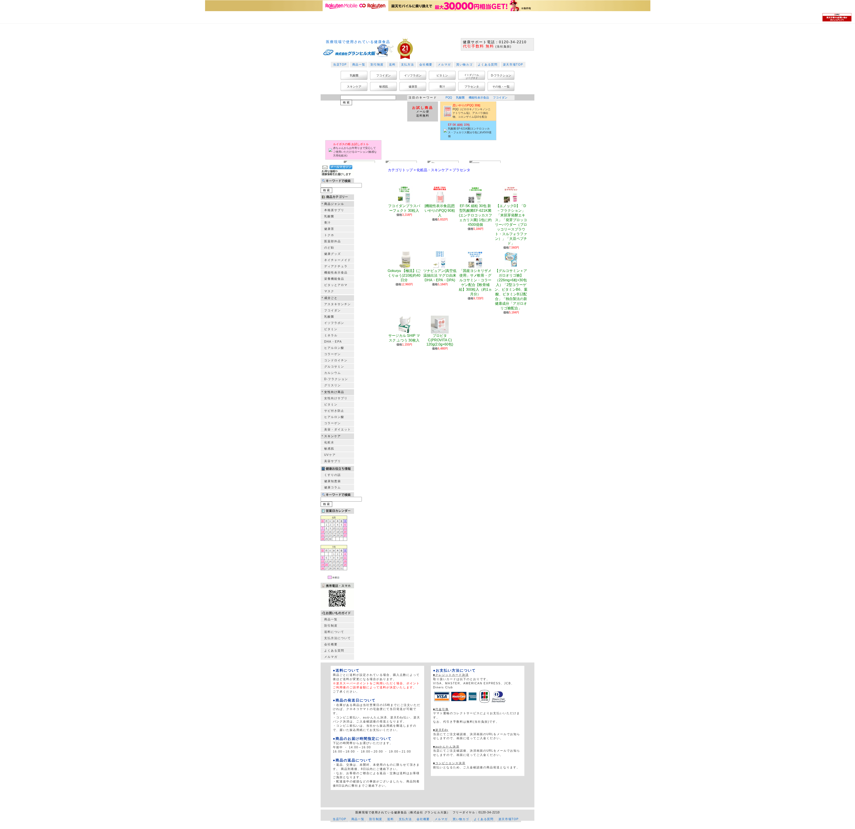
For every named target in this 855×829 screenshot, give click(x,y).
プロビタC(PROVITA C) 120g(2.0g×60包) (439, 340)
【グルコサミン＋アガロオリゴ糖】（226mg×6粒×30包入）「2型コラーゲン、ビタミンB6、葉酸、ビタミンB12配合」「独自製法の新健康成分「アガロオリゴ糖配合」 (511, 289)
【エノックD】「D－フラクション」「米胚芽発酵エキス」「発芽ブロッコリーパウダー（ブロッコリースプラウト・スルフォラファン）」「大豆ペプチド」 (511, 224)
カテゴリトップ (400, 170)
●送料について (346, 670)
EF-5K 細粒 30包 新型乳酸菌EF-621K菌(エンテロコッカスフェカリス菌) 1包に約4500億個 (475, 215)
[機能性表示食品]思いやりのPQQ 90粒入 (440, 210)
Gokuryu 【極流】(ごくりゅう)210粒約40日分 (404, 275)
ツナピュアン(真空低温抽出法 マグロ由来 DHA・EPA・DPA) (439, 275)
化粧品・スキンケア (433, 170)
